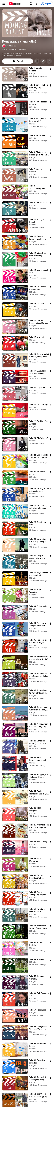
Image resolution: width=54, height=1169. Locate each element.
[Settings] (36, 3)
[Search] (31, 3)
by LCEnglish (11, 46)
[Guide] (3, 3)
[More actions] (49, 61)
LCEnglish (33, 73)
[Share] (43, 61)
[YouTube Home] (15, 3)
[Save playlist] (36, 61)
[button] (27, 23)
